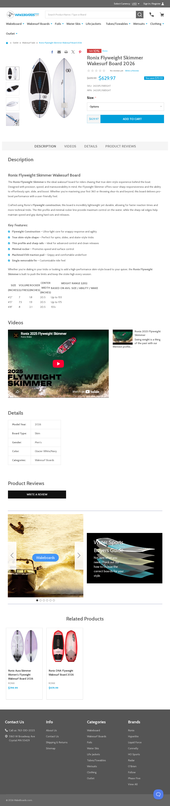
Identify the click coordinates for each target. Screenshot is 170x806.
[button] (45, 558)
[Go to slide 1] (37, 600)
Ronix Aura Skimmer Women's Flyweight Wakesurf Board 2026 (20, 674)
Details (90, 146)
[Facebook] (52, 52)
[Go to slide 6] (12, 556)
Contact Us (52, 736)
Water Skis (73, 24)
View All (133, 784)
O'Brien (132, 766)
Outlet (10, 33)
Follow (132, 772)
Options (30, 699)
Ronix (105, 51)
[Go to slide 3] (44, 600)
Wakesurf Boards (38, 24)
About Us (51, 730)
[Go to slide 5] (50, 600)
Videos (70, 146)
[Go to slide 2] (79, 556)
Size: (91, 98)
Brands (134, 721)
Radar (131, 760)
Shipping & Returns (57, 742)
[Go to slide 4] (47, 600)
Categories (96, 721)
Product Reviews (120, 146)
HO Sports (134, 754)
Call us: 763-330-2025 (22, 730)
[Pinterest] (80, 52)
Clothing (155, 24)
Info (49, 721)
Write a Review (132, 70)
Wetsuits (139, 24)
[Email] (59, 52)
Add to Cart (132, 119)
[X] (73, 52)
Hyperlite (133, 736)
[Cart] (162, 14)
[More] (23, 23)
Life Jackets (93, 24)
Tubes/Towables (117, 24)
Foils (58, 24)
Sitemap (50, 748)
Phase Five (134, 778)
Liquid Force (135, 742)
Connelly (133, 748)
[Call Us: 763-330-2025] (151, 14)
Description (45, 146)
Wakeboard (14, 24)
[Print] (66, 52)
